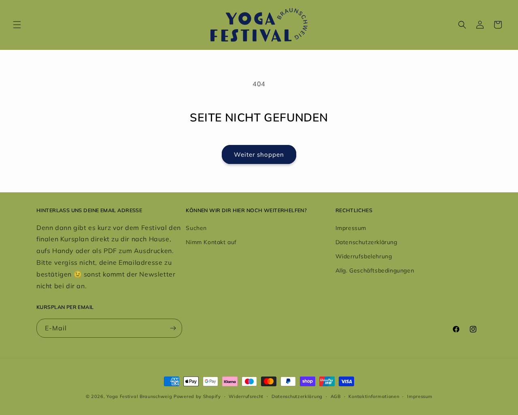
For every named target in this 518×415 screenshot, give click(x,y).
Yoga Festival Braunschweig (139, 396)
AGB (336, 396)
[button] (17, 25)
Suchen (196, 228)
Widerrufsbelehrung (363, 256)
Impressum (350, 228)
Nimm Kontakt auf (211, 242)
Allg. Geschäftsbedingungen (374, 270)
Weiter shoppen (259, 154)
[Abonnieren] (173, 328)
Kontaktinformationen (373, 396)
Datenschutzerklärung (366, 242)
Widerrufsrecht (246, 396)
